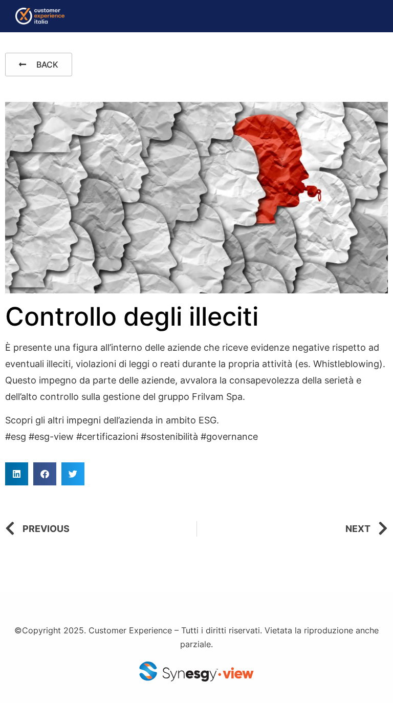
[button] (16, 473)
